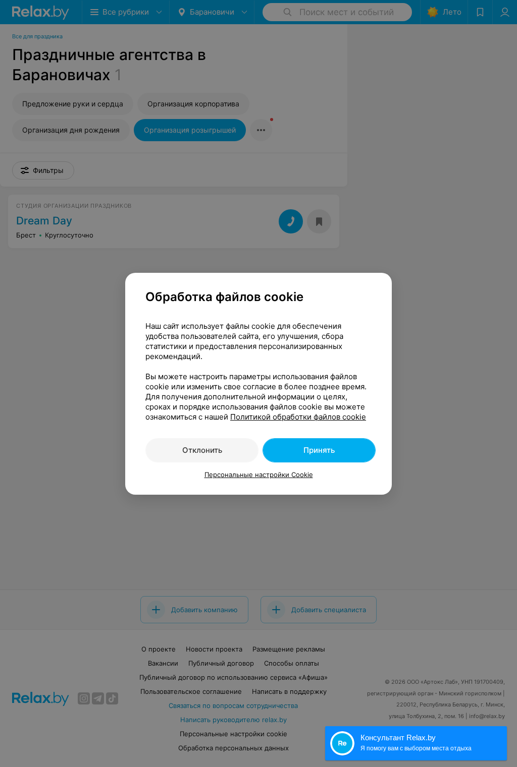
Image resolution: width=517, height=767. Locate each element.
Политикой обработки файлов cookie (298, 417)
